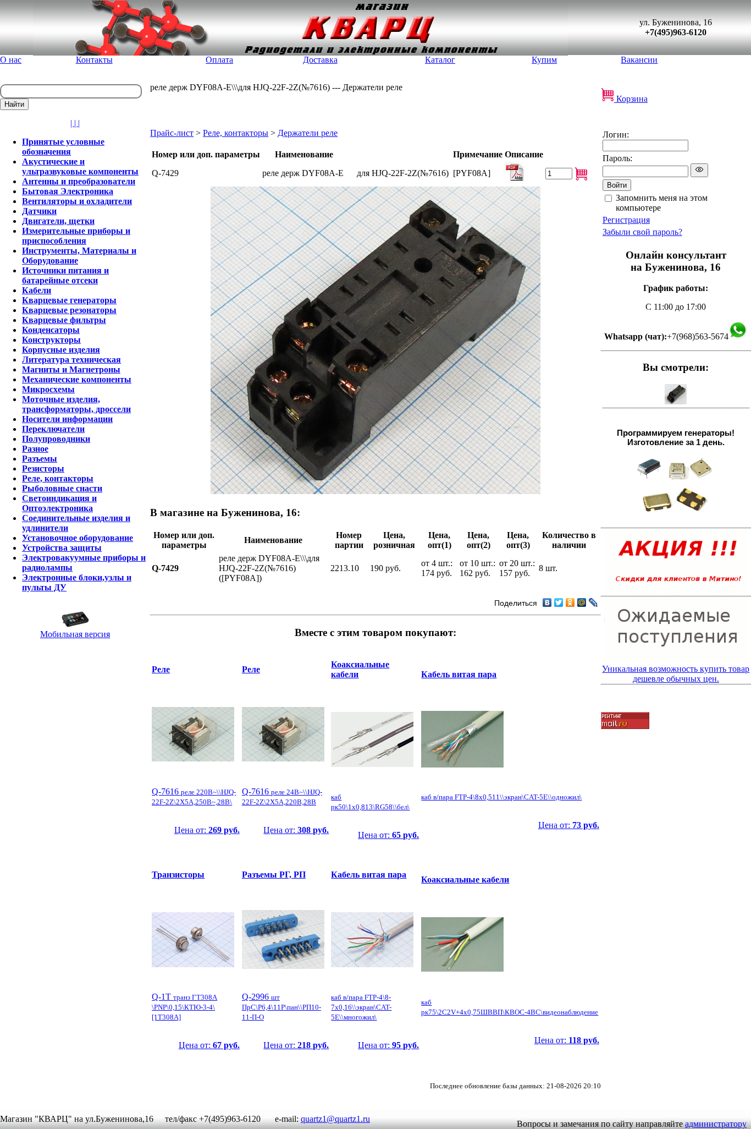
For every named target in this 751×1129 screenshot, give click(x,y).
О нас (10, 59)
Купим (544, 59)
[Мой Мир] (582, 602)
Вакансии (639, 59)
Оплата (219, 59)
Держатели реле (308, 133)
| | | (75, 123)
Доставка (320, 59)
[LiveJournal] (593, 602)
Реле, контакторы (235, 133)
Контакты (94, 59)
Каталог (440, 59)
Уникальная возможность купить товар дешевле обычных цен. (675, 673)
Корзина (631, 98)
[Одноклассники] (570, 602)
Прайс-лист (172, 133)
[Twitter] (559, 602)
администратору (716, 1123)
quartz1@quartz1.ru (335, 1118)
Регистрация (626, 219)
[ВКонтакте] (547, 602)
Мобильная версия (75, 634)
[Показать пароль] (699, 170)
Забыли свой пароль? (642, 232)
